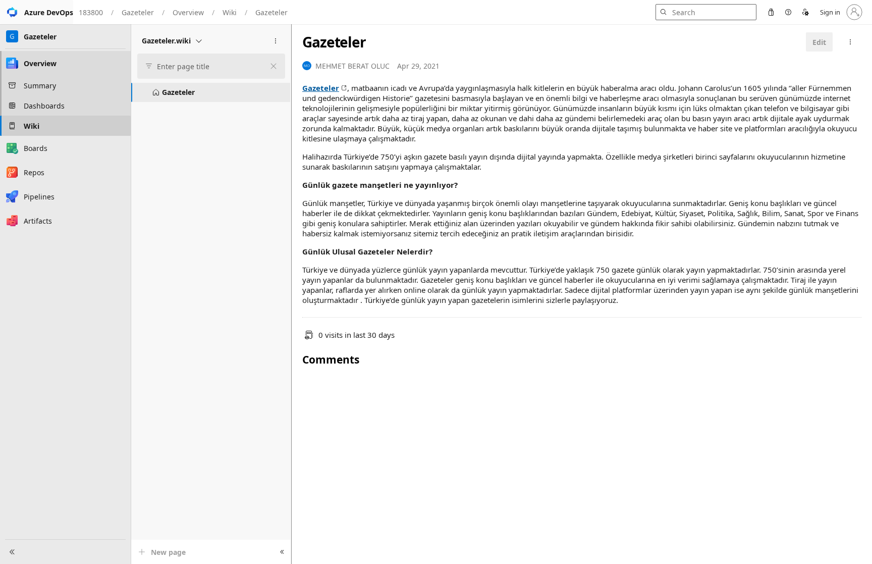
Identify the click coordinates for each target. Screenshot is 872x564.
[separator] (291, 294)
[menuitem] (771, 12)
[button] (36, 12)
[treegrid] (210, 92)
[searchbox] (207, 66)
